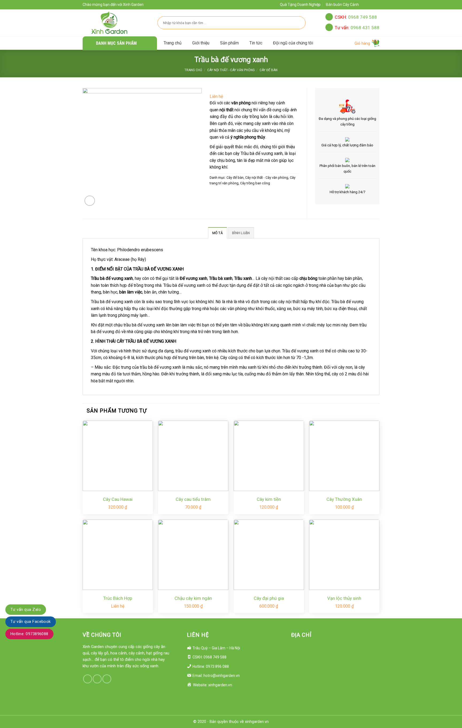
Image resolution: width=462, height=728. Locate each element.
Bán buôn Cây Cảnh (342, 4)
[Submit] (298, 22)
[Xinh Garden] (109, 23)
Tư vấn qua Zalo (25, 609)
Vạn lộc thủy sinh (344, 598)
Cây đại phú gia (269, 598)
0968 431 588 (357, 27)
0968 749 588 (356, 17)
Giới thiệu (200, 42)
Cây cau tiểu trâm (193, 499)
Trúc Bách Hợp (117, 598)
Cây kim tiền (269, 499)
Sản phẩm (229, 42)
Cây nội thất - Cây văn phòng (231, 70)
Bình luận (241, 233)
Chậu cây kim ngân (193, 598)
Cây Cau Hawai (118, 499)
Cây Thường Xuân (344, 499)
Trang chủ (173, 42)
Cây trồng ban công (255, 183)
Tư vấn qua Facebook (30, 621)
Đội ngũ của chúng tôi (293, 42)
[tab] (217, 232)
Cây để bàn (269, 70)
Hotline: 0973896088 (29, 633)
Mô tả (217, 233)
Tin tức (255, 42)
